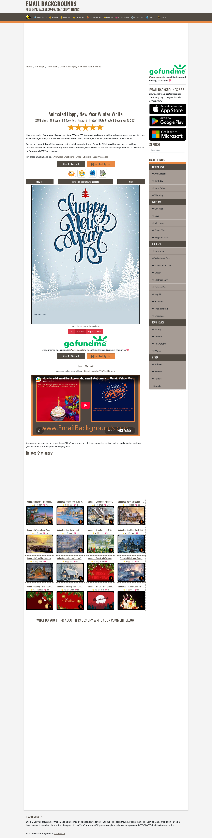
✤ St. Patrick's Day (161, 265)
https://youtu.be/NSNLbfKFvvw (99, 370)
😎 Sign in (162, 17)
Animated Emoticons (64, 156)
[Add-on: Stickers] (92, 173)
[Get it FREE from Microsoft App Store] (167, 133)
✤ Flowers (157, 371)
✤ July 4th (157, 294)
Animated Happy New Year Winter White (80, 66)
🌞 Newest (53, 17)
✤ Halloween (158, 301)
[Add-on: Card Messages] (102, 173)
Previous (40, 181)
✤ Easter (156, 272)
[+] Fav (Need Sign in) (100, 164)
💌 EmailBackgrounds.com (90, 326)
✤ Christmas (158, 315)
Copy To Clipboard (71, 164)
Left (72, 331)
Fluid (98, 331)
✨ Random (108, 17)
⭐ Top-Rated (78, 17)
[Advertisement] (133, 6)
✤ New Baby (158, 188)
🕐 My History (137, 17)
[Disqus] (85, 659)
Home (29, 66)
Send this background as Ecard (85, 181)
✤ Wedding (158, 195)
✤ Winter (156, 350)
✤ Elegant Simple (160, 237)
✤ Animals (157, 364)
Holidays (39, 66)
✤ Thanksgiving (160, 308)
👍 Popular (65, 17)
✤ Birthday (157, 180)
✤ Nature (157, 378)
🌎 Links (150, 17)
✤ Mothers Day (160, 279)
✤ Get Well (157, 208)
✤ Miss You (158, 223)
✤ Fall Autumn (159, 343)
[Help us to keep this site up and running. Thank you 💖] (167, 69)
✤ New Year (158, 251)
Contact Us (59, 833)
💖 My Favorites (122, 17)
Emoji (78, 156)
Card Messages (100, 156)
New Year (52, 66)
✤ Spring (156, 329)
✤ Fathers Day (159, 287)
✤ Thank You (158, 230)
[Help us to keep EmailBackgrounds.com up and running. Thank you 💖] (85, 341)
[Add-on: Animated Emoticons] (71, 173)
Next (131, 181)
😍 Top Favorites (94, 17)
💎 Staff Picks (40, 17)
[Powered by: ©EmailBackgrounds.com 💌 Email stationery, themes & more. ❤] (85, 248)
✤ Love (155, 215)
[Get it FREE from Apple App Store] (167, 108)
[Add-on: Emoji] (81, 173)
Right (90, 331)
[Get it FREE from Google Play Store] (167, 120)
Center (80, 331)
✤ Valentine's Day (161, 258)
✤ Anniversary (159, 173)
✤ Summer (157, 336)
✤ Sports (156, 385)
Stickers (87, 156)
